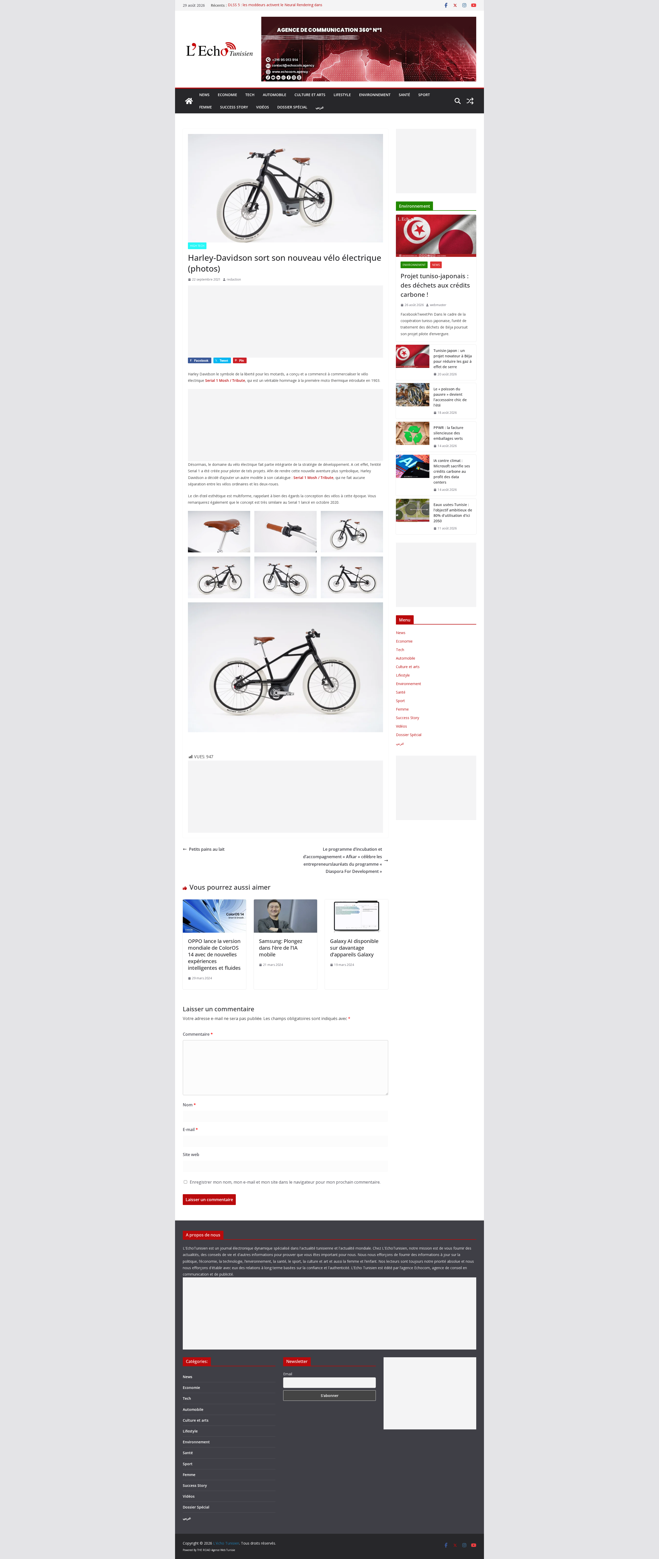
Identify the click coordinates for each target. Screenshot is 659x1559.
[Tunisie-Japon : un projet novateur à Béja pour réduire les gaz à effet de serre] (412, 362)
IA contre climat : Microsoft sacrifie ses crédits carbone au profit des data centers (451, 471)
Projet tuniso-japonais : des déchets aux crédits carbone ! (435, 285)
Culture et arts (309, 94)
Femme (205, 107)
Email (287, 1373)
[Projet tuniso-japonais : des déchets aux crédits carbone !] (436, 236)
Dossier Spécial (292, 107)
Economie (227, 94)
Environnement (375, 94)
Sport (424, 94)
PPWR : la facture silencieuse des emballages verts (448, 433)
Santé (404, 94)
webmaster (438, 305)
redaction (234, 279)
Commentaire (198, 1034)
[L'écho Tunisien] (189, 101)
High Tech (197, 246)
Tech (250, 94)
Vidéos (262, 107)
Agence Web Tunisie (223, 1550)
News (204, 94)
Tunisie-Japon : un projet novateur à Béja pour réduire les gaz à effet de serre (452, 358)
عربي (320, 107)
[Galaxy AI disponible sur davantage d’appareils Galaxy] (356, 903)
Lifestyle (342, 94)
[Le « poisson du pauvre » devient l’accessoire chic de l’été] (412, 401)
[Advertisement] (285, 321)
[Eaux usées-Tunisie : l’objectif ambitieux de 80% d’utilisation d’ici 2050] (412, 516)
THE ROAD (204, 1550)
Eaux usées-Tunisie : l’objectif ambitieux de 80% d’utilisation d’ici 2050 (452, 512)
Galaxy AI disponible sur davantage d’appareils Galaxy (354, 948)
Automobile (274, 94)
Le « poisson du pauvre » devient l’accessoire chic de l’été (450, 397)
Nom (189, 1105)
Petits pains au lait (206, 849)
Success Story (234, 107)
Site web (191, 1154)
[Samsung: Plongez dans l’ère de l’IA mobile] (285, 903)
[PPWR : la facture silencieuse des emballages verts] (412, 437)
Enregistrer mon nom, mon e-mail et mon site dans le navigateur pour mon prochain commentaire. (285, 1182)
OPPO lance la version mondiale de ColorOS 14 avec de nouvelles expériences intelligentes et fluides (214, 954)
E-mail (190, 1129)
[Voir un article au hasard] (470, 101)
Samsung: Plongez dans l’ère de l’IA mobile (280, 948)
